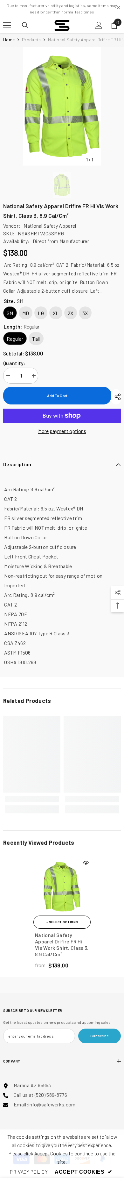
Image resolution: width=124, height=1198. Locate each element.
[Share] (116, 396)
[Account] (98, 25)
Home (9, 39)
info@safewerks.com (52, 1104)
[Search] (25, 25)
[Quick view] (86, 863)
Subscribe (99, 1035)
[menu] (7, 25)
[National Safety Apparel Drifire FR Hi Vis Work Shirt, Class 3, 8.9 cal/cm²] (62, 887)
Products (31, 39)
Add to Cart (57, 395)
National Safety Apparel (50, 226)
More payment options (62, 431)
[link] (32, 799)
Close (118, 7)
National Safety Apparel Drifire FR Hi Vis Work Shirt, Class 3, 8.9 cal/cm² (62, 944)
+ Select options (62, 922)
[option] (62, 106)
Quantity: (14, 363)
